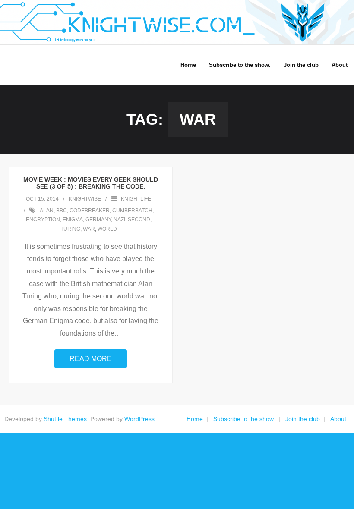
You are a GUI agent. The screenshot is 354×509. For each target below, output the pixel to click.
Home (194, 418)
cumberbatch (132, 210)
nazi (119, 220)
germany (98, 220)
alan (47, 210)
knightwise (85, 199)
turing (70, 229)
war (89, 229)
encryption (43, 220)
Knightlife (136, 199)
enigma (73, 220)
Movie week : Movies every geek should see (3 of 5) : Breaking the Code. (90, 183)
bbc (61, 210)
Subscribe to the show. (244, 418)
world (107, 229)
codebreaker (90, 210)
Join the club (302, 418)
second (139, 220)
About (338, 418)
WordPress (139, 418)
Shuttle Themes (65, 418)
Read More (91, 358)
